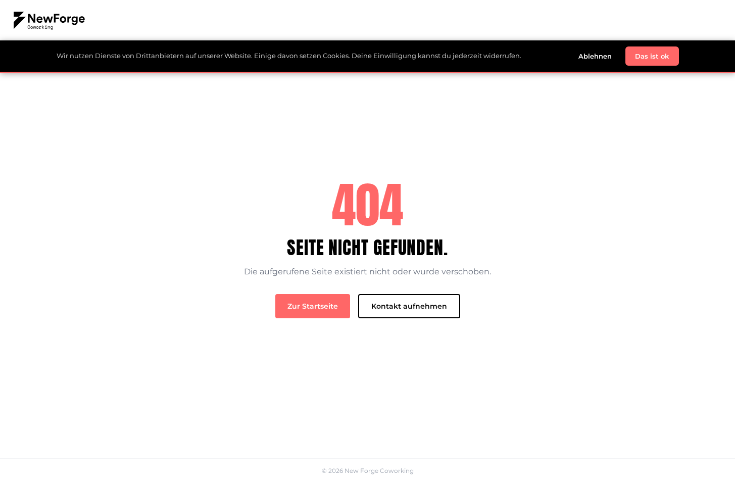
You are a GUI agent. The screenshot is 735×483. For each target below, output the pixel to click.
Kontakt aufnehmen (409, 306)
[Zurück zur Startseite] (367, 20)
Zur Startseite (312, 306)
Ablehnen (595, 56)
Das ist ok (652, 56)
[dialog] (367, 56)
